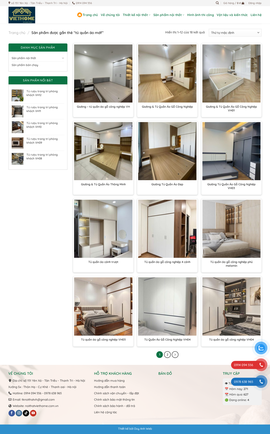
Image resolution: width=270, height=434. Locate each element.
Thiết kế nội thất (135, 15)
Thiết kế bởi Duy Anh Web (135, 428)
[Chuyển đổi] (62, 58)
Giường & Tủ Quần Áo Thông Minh (103, 184)
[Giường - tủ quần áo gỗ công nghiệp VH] (103, 73)
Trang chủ (90, 15)
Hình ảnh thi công (200, 15)
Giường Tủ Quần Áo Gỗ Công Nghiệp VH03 (231, 186)
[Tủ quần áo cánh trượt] (103, 229)
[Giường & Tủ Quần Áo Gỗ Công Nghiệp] (167, 73)
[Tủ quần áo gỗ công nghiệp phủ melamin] (231, 229)
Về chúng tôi (110, 15)
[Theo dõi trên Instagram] (19, 413)
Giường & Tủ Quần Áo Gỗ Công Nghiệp (167, 106)
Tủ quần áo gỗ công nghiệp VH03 (103, 339)
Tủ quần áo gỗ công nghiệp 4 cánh (167, 262)
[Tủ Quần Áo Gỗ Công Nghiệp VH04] (167, 306)
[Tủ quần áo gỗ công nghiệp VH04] (231, 306)
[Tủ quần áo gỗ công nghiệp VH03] (103, 306)
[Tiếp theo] (175, 354)
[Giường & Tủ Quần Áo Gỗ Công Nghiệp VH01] (231, 73)
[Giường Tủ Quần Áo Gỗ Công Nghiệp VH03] (231, 151)
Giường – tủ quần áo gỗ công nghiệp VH (103, 106)
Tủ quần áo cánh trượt (103, 262)
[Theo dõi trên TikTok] (26, 413)
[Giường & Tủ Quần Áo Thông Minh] (103, 151)
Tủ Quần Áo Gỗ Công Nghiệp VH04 (167, 339)
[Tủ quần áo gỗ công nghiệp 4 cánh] (167, 229)
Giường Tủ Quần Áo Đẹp (167, 184)
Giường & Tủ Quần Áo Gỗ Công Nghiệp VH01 (231, 108)
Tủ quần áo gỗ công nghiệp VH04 (231, 339)
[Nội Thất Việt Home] (28, 15)
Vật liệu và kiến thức (232, 15)
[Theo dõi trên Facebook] (11, 413)
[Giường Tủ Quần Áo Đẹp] (167, 151)
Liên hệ (256, 15)
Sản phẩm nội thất (167, 15)
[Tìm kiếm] (217, 3)
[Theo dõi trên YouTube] (33, 413)
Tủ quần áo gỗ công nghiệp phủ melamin (231, 263)
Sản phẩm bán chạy (25, 65)
